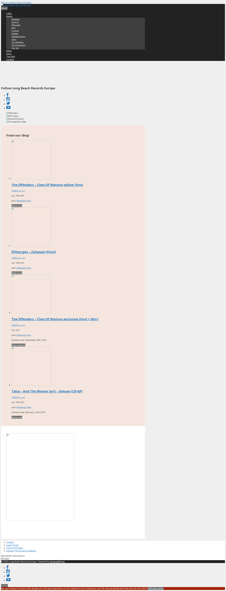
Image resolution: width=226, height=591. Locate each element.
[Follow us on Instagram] (8, 99)
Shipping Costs (23, 200)
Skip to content (8, 2)
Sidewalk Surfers (18, 36)
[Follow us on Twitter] (8, 104)
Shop (8, 53)
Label (9, 13)
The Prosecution (19, 45)
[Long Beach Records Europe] (16, 5)
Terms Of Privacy (14, 548)
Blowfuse (15, 19)
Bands (9, 16)
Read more (17, 272)
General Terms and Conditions (21, 550)
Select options (18, 345)
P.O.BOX (15, 31)
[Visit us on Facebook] (7, 95)
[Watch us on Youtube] (8, 108)
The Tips (15, 48)
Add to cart (17, 205)
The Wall (10, 56)
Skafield (15, 33)
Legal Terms (12, 545)
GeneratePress (57, 561)
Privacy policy (157, 588)
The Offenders (18, 42)
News (9, 50)
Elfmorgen (16, 25)
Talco (14, 39)
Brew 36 (15, 22)
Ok (149, 588)
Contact (10, 59)
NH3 (13, 28)
